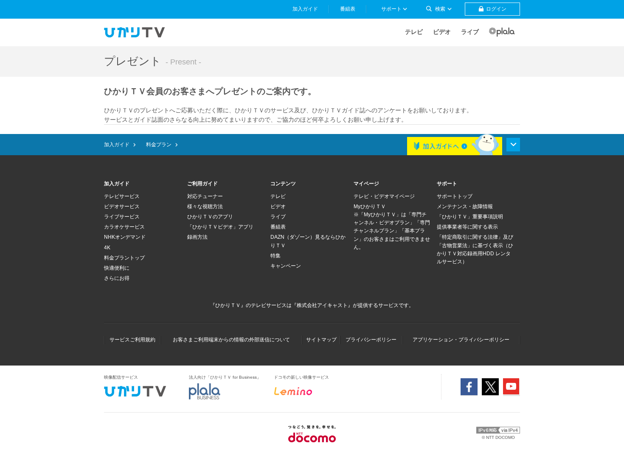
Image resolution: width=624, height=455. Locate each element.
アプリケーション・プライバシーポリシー (461, 340)
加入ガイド (116, 145)
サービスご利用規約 (132, 340)
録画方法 (197, 237)
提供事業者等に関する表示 (467, 227)
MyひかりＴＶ (370, 206)
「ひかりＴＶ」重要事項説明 (470, 217)
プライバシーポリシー (371, 340)
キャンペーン (285, 266)
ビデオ (442, 31)
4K (107, 248)
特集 (275, 256)
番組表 (278, 227)
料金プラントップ (124, 258)
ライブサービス (122, 217)
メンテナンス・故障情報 (465, 206)
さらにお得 (116, 278)
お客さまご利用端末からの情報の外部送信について (231, 340)
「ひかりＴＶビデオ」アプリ (220, 227)
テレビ (414, 31)
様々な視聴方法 (205, 206)
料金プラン (158, 145)
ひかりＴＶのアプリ (210, 217)
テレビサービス (122, 196)
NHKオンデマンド (125, 237)
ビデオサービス (122, 206)
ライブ (470, 31)
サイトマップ (321, 340)
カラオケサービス (124, 227)
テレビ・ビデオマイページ (384, 196)
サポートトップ (454, 196)
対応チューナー (205, 196)
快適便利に (116, 268)
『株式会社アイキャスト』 (322, 305)
